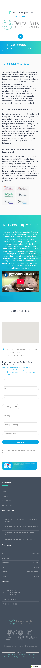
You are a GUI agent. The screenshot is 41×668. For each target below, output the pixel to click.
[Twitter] (3, 604)
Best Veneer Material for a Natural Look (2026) (20, 539)
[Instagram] (6, 604)
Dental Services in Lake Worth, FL (18, 49)
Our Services (6, 501)
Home (4, 49)
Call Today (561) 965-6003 (22, 13)
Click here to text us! (20, 16)
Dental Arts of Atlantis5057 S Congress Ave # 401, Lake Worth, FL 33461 (11, 593)
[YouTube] (13, 604)
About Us (5, 496)
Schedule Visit (6, 505)
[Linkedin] (11, 604)
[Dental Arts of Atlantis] (20, 24)
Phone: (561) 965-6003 (9, 599)
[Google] (16, 604)
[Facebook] (8, 604)
